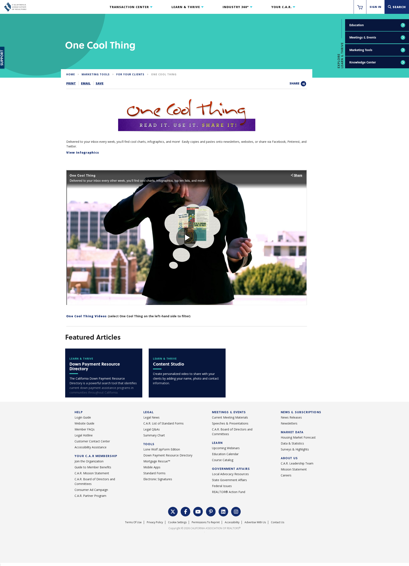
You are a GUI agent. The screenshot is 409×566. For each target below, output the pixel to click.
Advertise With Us (255, 522)
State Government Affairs (229, 480)
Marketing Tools (360, 50)
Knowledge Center (362, 62)
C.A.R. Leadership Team (297, 463)
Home (70, 74)
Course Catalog (222, 460)
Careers (286, 475)
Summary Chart (154, 435)
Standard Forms (154, 473)
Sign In (375, 7)
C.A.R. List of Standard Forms (163, 423)
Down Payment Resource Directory (167, 455)
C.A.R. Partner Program (90, 496)
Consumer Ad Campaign (91, 490)
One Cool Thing (164, 74)
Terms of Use (133, 522)
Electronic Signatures (157, 479)
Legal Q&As (151, 429)
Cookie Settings (177, 522)
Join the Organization (89, 461)
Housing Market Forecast (298, 437)
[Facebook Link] (186, 511)
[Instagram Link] (236, 511)
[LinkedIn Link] (223, 511)
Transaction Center (129, 7)
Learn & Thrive (185, 7)
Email (86, 83)
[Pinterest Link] (211, 511)
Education (356, 25)
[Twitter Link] (173, 511)
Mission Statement (294, 469)
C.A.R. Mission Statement (92, 473)
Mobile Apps (151, 467)
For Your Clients (130, 74)
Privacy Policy (155, 522)
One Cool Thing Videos (87, 316)
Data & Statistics (292, 443)
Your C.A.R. (281, 7)
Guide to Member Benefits (93, 467)
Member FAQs (85, 429)
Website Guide (84, 423)
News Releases (291, 417)
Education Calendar (225, 454)
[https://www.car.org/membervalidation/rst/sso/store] (360, 7)
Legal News (151, 417)
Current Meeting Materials (230, 417)
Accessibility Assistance (91, 447)
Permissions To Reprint (206, 522)
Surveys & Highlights (295, 449)
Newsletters (289, 423)
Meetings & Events (362, 37)
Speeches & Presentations (230, 423)
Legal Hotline (84, 435)
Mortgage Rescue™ (156, 461)
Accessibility (232, 522)
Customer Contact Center (92, 441)
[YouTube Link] (198, 511)
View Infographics (82, 152)
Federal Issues (222, 486)
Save (100, 83)
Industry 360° (236, 7)
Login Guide (83, 417)
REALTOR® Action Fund (228, 492)
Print (71, 83)
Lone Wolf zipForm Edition (161, 449)
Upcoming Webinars (226, 448)
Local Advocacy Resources (230, 474)
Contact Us (277, 522)
